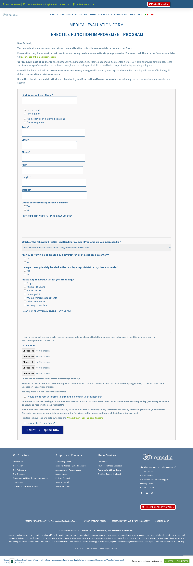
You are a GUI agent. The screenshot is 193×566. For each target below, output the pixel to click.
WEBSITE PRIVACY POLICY (95, 521)
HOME (52, 14)
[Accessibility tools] (12, 561)
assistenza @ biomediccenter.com (38, 56)
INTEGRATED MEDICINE (67, 14)
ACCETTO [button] (169, 561)
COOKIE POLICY (162, 521)
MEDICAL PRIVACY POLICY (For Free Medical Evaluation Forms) (51, 521)
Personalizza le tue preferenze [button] (147, 561)
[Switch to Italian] (145, 14)
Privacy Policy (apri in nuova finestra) (85, 417)
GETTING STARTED (87, 14)
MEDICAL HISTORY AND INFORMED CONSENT (116, 14)
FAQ (140, 14)
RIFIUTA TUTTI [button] (182, 561)
